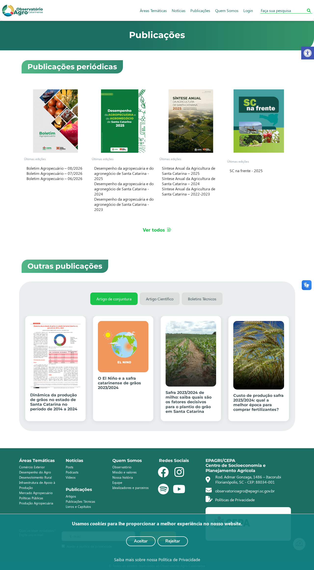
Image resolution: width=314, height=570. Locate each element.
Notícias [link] (178, 10)
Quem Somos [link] (226, 10)
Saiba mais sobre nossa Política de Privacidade (157, 559)
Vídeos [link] (71, 477)
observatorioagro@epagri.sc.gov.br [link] (244, 490)
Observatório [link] (121, 467)
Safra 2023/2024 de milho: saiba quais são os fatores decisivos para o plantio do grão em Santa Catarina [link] (188, 402)
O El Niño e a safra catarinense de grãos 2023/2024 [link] (119, 383)
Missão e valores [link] (124, 472)
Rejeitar (172, 541)
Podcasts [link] (72, 472)
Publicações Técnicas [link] (80, 501)
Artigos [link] (71, 496)
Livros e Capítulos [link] (78, 506)
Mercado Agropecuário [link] (36, 493)
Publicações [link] (200, 10)
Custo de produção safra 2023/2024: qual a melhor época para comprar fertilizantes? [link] (258, 402)
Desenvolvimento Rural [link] (35, 477)
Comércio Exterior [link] (32, 467)
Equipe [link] (117, 482)
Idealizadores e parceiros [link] (130, 488)
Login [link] (248, 10)
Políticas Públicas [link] (31, 498)
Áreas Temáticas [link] (153, 10)
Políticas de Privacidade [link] (234, 499)
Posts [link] (69, 467)
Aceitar (141, 541)
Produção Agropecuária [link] (36, 503)
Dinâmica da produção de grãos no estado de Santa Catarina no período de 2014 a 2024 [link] (53, 402)
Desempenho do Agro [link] (35, 472)
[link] (307, 53)
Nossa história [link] (122, 477)
